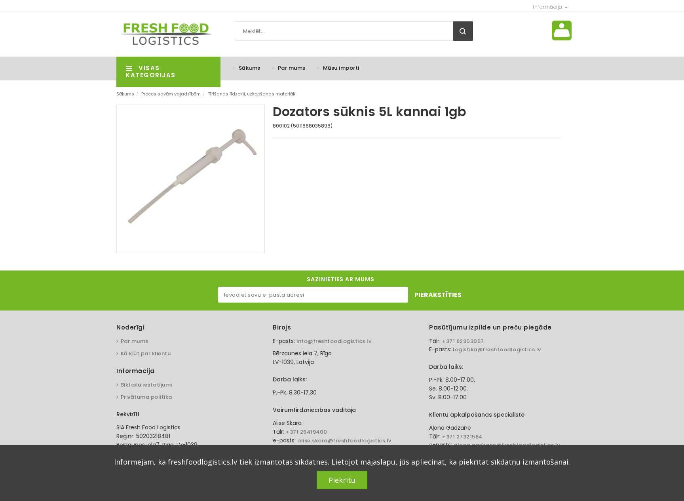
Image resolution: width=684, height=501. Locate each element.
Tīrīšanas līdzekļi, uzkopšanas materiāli (251, 94)
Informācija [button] (548, 7)
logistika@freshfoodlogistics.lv (497, 349)
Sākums (249, 68)
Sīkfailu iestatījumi (146, 385)
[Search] (463, 31)
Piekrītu (342, 480)
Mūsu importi (341, 68)
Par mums (292, 68)
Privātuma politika (146, 397)
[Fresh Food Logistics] (163, 34)
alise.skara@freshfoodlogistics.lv (344, 440)
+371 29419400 (306, 432)
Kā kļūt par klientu (146, 353)
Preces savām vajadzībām (171, 94)
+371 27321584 (462, 436)
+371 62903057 (463, 341)
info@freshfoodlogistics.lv (333, 341)
